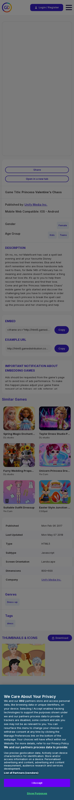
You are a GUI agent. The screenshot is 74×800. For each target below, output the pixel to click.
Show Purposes (37, 793)
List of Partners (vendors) (21, 772)
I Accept (37, 782)
